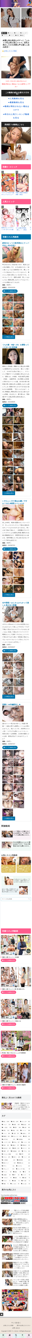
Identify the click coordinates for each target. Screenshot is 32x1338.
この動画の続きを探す (14, 92)
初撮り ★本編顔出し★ (11, 704)
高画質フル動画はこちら (14, 125)
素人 (23, 35)
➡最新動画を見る (16, 102)
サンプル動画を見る (10, 291)
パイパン (5, 35)
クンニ (17, 33)
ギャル (11, 33)
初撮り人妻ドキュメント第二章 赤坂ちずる (13, 989)
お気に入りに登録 (10, 51)
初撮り (5, 33)
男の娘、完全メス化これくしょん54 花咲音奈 (14, 1053)
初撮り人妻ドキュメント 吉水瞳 (10, 957)
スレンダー (24, 33)
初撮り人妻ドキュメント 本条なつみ (11, 1021)
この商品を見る (9, 337)
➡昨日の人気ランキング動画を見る (16, 116)
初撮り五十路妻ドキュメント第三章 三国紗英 (14, 1085)
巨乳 (18, 35)
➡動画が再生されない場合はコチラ (16, 108)
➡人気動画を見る (16, 98)
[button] (29, 899)
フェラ (12, 35)
